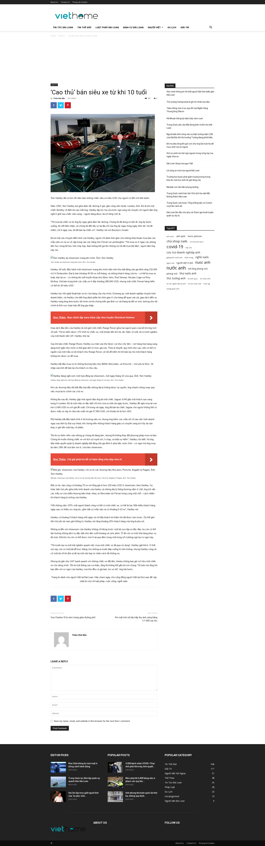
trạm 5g (207, 284)
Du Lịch (172, 27)
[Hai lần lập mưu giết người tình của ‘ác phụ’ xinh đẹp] (58, 796)
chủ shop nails (177, 241)
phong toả (172, 273)
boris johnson (195, 236)
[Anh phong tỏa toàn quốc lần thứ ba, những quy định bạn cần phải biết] (115, 796)
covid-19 (175, 246)
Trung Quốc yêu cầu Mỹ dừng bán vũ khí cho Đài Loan (189, 126)
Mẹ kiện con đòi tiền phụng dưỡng (182, 187)
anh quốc (181, 236)
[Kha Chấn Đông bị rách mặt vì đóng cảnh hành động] (58, 767)
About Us (54, 2)
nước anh (176, 267)
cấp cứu (188, 248)
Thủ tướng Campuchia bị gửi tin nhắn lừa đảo (188, 102)
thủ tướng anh (176, 278)
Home (53, 35)
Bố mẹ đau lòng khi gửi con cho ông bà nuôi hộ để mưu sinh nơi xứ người (190, 145)
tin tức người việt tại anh (176, 284)
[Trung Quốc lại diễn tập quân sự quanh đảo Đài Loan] (58, 782)
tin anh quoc (193, 279)
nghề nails (202, 257)
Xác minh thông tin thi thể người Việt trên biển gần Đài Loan (190, 93)
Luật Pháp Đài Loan (107, 27)
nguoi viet (170, 263)
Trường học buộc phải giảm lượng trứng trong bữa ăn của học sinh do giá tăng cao (188, 178)
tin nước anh (205, 279)
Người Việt (154, 27)
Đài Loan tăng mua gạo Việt (180, 163)
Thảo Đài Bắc (59, 98)
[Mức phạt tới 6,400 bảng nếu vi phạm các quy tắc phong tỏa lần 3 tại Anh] (115, 782)
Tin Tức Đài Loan (63, 27)
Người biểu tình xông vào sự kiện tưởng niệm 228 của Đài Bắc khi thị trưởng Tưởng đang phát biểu (190, 136)
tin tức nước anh (194, 284)
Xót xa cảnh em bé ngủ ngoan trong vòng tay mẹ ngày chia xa (190, 155)
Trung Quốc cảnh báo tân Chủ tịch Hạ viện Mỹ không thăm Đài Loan (188, 195)
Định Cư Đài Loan (133, 27)
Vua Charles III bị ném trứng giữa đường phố (73, 617)
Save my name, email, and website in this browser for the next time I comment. (92, 721)
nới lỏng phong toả (197, 268)
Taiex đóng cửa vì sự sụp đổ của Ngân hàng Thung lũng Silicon (187, 110)
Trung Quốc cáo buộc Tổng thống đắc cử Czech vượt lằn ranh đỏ (189, 204)
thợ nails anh (187, 273)
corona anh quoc (197, 242)
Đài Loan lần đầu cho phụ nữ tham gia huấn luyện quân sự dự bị (190, 214)
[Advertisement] (132, 60)
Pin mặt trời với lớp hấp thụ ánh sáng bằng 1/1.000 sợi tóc (136, 619)
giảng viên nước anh (174, 257)
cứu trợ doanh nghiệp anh (183, 252)
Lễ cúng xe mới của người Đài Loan (183, 170)
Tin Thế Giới (84, 27)
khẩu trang (189, 257)
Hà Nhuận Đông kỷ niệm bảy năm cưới (185, 118)
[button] (210, 27)
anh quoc (170, 236)
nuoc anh (202, 262)
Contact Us (65, 2)
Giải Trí (185, 27)
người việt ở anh (185, 262)
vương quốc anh (173, 289)
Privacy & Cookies (80, 2)
